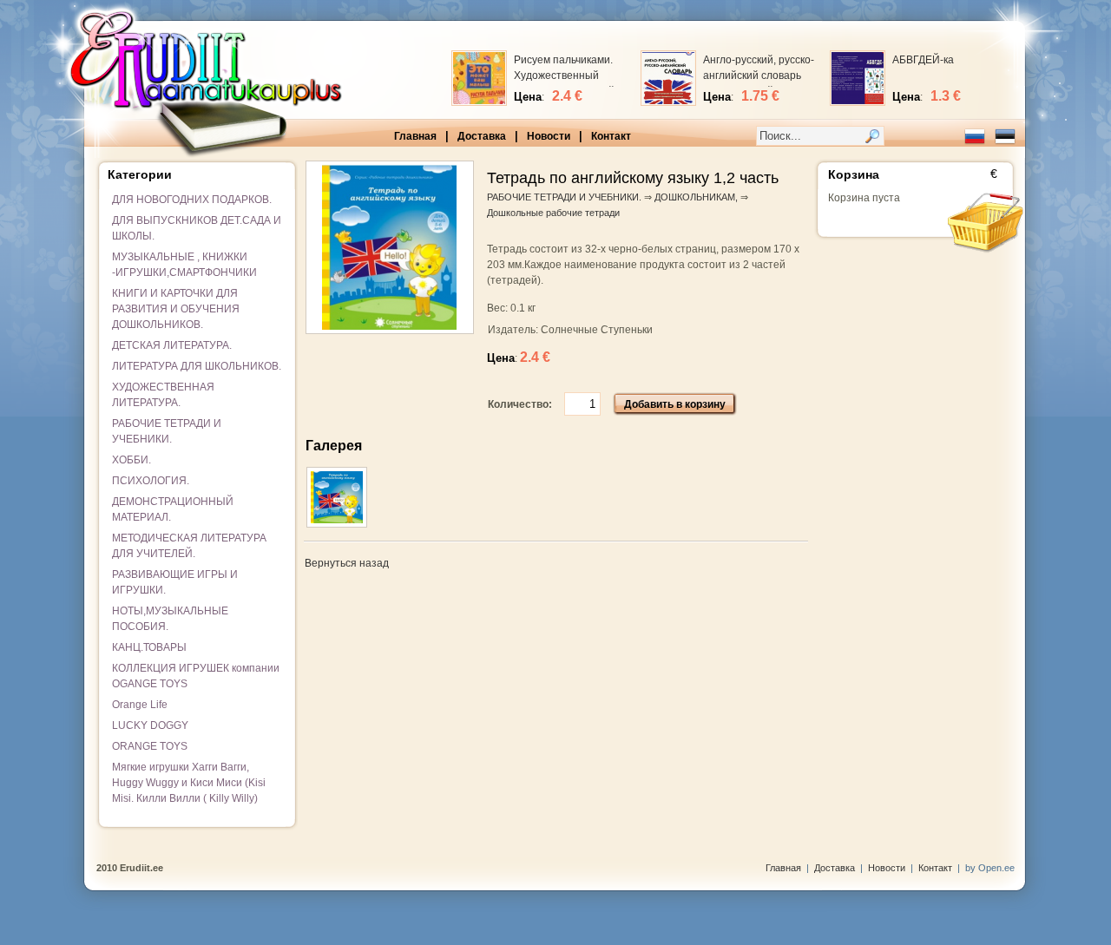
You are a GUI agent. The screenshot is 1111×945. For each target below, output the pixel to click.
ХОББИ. (131, 460)
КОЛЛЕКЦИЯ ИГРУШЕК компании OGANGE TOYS (195, 676)
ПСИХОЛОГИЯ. (150, 481)
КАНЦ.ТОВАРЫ (149, 647)
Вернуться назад (347, 563)
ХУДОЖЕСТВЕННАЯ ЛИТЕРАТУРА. (163, 395)
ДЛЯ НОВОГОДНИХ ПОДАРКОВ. (192, 200)
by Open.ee (990, 868)
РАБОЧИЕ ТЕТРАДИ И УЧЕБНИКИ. (166, 431)
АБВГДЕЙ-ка (923, 60)
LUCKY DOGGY (150, 725)
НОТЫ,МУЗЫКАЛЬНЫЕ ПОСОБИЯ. (170, 619)
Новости (548, 136)
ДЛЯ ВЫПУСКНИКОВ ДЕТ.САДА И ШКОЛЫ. (196, 228)
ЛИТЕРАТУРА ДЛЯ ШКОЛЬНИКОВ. (196, 366)
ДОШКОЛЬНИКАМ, (696, 197)
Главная (415, 136)
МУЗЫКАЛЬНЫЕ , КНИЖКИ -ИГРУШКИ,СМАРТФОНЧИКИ (184, 265)
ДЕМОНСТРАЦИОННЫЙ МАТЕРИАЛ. (172, 509)
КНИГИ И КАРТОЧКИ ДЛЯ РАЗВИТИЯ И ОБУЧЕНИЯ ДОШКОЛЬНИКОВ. (176, 309)
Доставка (481, 136)
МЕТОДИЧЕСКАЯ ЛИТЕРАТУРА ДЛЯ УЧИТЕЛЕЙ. (189, 546)
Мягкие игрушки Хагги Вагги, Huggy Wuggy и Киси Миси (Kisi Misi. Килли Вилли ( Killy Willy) (189, 782)
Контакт (611, 136)
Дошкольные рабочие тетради (553, 212)
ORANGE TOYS (149, 746)
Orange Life (140, 705)
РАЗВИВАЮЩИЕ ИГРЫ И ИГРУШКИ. (175, 582)
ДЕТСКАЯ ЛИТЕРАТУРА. (172, 345)
